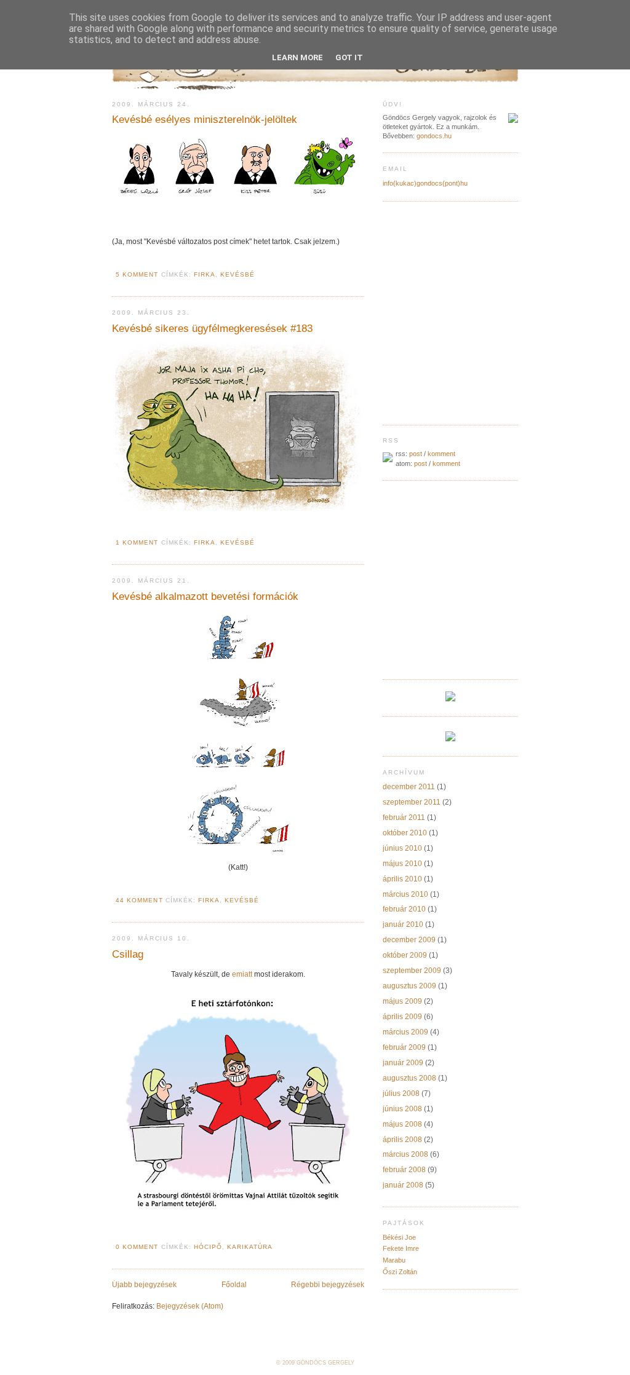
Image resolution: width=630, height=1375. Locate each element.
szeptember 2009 (412, 970)
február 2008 (404, 1169)
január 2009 (403, 1062)
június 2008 (402, 1109)
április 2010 (402, 879)
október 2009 (405, 955)
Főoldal (234, 1284)
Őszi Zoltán (400, 1271)
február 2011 (404, 817)
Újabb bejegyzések (144, 1284)
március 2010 (405, 894)
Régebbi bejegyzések (327, 1284)
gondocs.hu (434, 136)
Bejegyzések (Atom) (189, 1306)
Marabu (394, 1260)
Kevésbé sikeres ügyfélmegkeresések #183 (212, 328)
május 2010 (402, 863)
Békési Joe (399, 1237)
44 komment (139, 900)
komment (441, 453)
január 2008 (403, 1185)
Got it (349, 57)
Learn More (297, 57)
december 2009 (409, 940)
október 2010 (405, 833)
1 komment (137, 542)
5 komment (137, 274)
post (415, 453)
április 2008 (402, 1139)
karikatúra (250, 1246)
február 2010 (404, 909)
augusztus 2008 (409, 1078)
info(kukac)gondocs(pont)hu (425, 183)
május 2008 (402, 1124)
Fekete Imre (401, 1248)
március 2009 (405, 1032)
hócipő (208, 1246)
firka (204, 274)
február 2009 (404, 1047)
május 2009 (402, 1001)
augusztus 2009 (409, 986)
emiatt (242, 974)
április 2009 (402, 1016)
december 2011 (409, 786)
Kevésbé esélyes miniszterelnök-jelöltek (204, 119)
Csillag (127, 954)
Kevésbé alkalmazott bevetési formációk (205, 596)
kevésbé (237, 274)
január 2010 (403, 924)
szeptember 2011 (412, 802)
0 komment (137, 1246)
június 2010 (402, 848)
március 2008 (405, 1154)
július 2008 (401, 1093)
